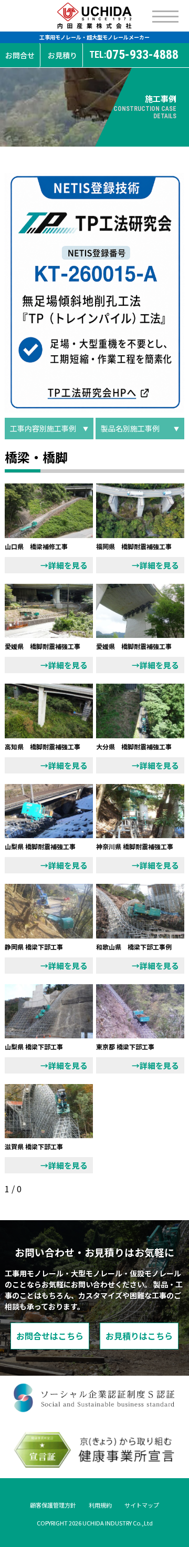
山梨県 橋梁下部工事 (34, 1046)
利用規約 (100, 1505)
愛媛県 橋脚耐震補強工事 (42, 646)
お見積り (62, 55)
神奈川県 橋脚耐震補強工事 (134, 846)
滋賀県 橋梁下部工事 (34, 1146)
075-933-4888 (133, 55)
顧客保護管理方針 (53, 1505)
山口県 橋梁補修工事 (36, 546)
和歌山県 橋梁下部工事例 (134, 946)
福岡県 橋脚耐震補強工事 (134, 546)
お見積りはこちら (139, 1335)
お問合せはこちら (49, 1335)
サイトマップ (141, 1505)
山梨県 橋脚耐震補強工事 (40, 846)
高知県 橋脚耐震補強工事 (42, 746)
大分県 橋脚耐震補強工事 (134, 746)
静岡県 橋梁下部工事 (34, 946)
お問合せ (20, 55)
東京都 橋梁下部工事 (125, 1046)
